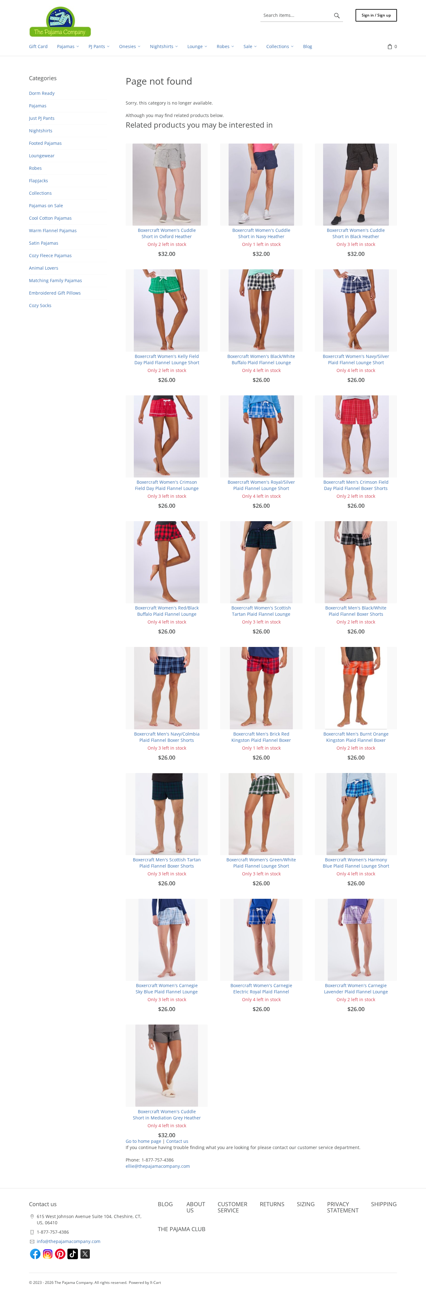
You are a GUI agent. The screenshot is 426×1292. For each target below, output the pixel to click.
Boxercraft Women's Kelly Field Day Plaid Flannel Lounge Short (166, 359)
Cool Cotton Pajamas (50, 218)
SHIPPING (384, 1204)
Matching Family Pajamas (55, 280)
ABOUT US (195, 1207)
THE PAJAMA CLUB (182, 1229)
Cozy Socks (40, 305)
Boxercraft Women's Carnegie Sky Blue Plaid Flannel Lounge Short (167, 991)
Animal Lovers (43, 268)
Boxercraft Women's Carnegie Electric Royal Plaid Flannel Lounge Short (261, 991)
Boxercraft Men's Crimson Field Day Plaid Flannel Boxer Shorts (356, 485)
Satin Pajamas (43, 243)
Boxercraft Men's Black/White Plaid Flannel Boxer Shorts (355, 611)
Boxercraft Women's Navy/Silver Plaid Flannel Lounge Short (356, 359)
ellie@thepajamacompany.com (158, 1166)
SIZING (306, 1204)
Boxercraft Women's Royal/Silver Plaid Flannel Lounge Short (261, 485)
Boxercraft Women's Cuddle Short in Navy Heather (261, 233)
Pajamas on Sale (46, 205)
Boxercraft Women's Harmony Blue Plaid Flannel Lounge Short (356, 863)
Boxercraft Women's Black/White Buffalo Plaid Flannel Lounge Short (261, 362)
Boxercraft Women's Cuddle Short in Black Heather (356, 233)
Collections (40, 193)
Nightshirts (40, 131)
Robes (35, 168)
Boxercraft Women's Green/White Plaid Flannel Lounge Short (261, 863)
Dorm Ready (42, 93)
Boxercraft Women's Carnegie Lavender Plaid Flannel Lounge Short (356, 991)
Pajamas (37, 106)
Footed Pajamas (45, 143)
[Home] (60, 21)
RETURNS (272, 1204)
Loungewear (42, 156)
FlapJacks (38, 181)
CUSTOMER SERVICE (232, 1207)
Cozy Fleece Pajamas (50, 255)
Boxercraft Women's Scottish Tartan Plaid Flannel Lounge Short (261, 614)
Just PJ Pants (42, 118)
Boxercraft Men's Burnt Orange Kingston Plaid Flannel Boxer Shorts (356, 740)
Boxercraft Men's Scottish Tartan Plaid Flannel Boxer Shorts (167, 863)
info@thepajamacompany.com (68, 1241)
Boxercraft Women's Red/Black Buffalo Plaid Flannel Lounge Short (167, 614)
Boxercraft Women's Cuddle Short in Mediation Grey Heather (167, 1114)
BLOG (165, 1204)
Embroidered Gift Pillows (55, 293)
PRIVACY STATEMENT (343, 1207)
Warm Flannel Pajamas (53, 230)
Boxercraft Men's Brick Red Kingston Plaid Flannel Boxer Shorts (261, 740)
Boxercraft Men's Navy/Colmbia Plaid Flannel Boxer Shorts (167, 737)
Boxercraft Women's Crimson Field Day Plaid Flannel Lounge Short (167, 488)
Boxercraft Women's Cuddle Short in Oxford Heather (167, 233)
